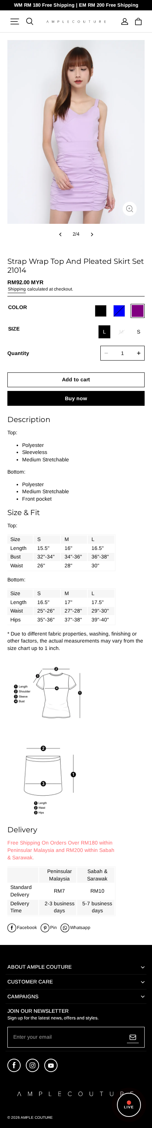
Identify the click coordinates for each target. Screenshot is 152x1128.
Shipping (17, 289)
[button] (14, 21)
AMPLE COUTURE (37, 1117)
